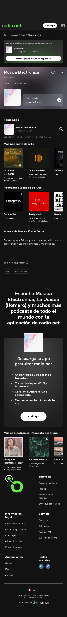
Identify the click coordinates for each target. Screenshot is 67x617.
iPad (7, 569)
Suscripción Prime (48, 538)
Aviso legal (10, 535)
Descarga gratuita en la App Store (33, 59)
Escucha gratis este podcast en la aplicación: (29, 43)
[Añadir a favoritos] (52, 72)
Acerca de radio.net (48, 483)
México (35, 590)
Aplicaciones (45, 526)
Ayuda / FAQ (45, 532)
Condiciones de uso (15, 524)
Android (9, 575)
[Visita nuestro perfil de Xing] (48, 566)
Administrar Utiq (13, 541)
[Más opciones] (61, 72)
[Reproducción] (59, 100)
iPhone (8, 563)
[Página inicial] (5, 34)
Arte (7, 83)
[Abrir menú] (63, 25)
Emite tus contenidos (49, 504)
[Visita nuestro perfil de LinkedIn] (41, 566)
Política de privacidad (16, 529)
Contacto (43, 520)
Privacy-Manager (13, 547)
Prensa (42, 489)
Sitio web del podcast (14, 263)
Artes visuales (21, 83)
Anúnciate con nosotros (46, 496)
